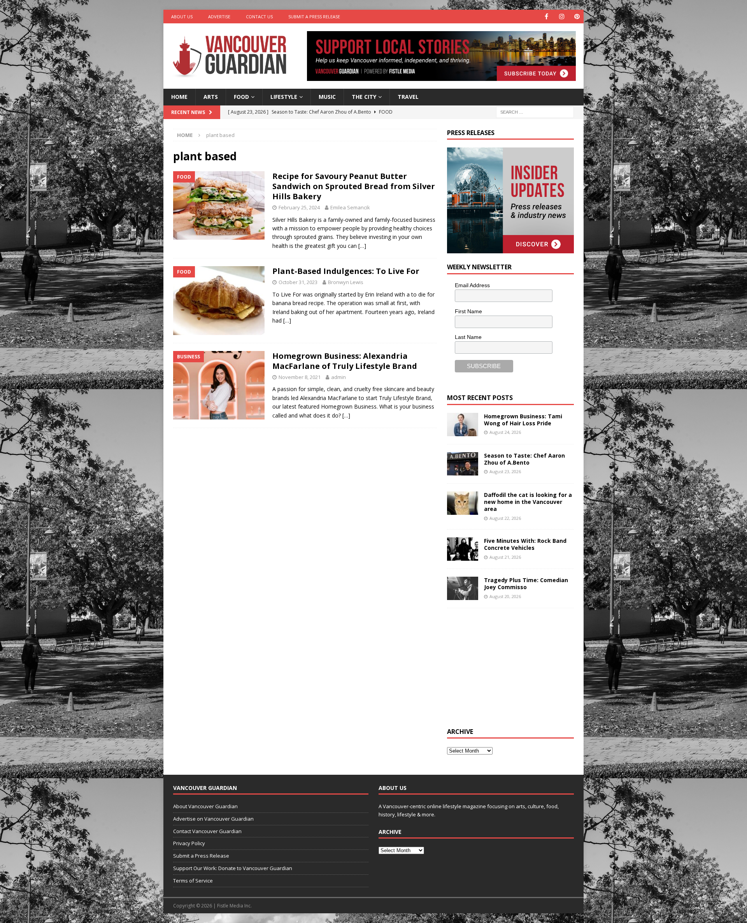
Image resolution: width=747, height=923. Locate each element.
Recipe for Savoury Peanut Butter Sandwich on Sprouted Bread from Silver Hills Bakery (353, 186)
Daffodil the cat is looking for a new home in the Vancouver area (528, 501)
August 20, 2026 (505, 596)
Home (179, 96)
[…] (362, 245)
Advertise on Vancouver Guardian (213, 818)
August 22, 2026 (505, 518)
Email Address (472, 285)
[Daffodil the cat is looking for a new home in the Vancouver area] (462, 503)
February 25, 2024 (299, 207)
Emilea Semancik (350, 207)
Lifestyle (283, 96)
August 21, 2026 (505, 557)
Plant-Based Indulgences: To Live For (345, 271)
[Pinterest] (577, 16)
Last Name (468, 337)
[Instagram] (561, 16)
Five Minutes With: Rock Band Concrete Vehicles (525, 544)
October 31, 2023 (298, 282)
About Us (182, 16)
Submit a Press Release (314, 16)
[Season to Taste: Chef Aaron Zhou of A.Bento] (462, 464)
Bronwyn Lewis (345, 282)
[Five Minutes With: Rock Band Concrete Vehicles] (462, 549)
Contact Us (259, 16)
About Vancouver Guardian (205, 806)
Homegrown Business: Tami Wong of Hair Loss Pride (523, 419)
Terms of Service (193, 880)
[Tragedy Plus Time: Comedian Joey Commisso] (462, 588)
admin (338, 377)
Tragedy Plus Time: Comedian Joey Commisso (526, 583)
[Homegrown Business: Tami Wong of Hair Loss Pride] (462, 424)
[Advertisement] (505, 666)
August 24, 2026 (505, 432)
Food (241, 96)
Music (327, 96)
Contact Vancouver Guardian (207, 831)
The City (364, 96)
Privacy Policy (189, 843)
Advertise (219, 16)
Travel (408, 96)
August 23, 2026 (505, 471)
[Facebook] (546, 16)
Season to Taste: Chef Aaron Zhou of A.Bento (524, 459)
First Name (468, 311)
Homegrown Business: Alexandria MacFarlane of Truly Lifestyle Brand (344, 361)
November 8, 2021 (300, 377)
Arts (210, 96)
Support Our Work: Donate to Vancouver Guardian (232, 868)
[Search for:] (535, 111)
